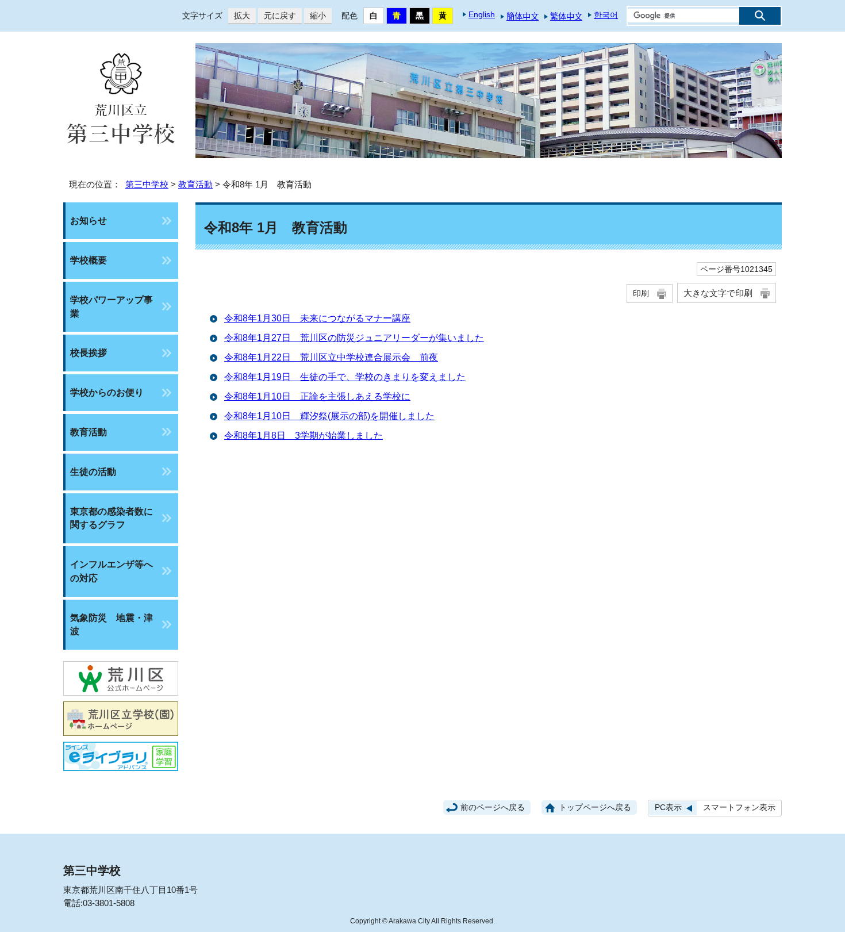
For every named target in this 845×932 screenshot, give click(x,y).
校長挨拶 (88, 353)
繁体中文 (566, 16)
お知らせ (88, 220)
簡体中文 (522, 16)
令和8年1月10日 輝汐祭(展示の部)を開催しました (329, 416)
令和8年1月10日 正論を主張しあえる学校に (317, 396)
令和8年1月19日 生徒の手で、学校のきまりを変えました (345, 377)
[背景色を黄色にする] (442, 15)
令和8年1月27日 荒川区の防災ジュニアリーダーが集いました (354, 338)
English (481, 14)
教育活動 (195, 184)
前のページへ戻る (492, 807)
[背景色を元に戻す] (373, 15)
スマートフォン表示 (739, 807)
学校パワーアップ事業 (111, 307)
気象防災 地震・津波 (111, 624)
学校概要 (88, 260)
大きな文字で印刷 (717, 293)
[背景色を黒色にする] (419, 15)
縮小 (315, 15)
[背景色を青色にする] (396, 15)
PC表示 (668, 807)
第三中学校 (146, 184)
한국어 (606, 15)
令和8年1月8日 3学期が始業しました (303, 435)
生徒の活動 (93, 472)
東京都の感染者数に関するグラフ (111, 518)
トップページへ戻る (595, 807)
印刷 (641, 293)
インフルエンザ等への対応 (111, 571)
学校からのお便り (107, 392)
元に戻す (277, 15)
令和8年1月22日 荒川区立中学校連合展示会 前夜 (331, 357)
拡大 (239, 15)
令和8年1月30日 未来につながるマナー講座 (317, 318)
